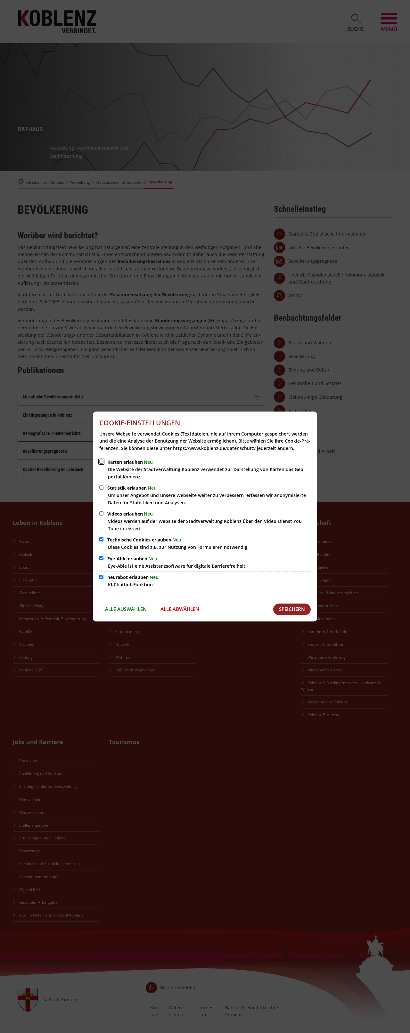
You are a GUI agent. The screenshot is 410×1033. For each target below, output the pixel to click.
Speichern (292, 609)
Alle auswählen (126, 609)
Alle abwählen (179, 609)
